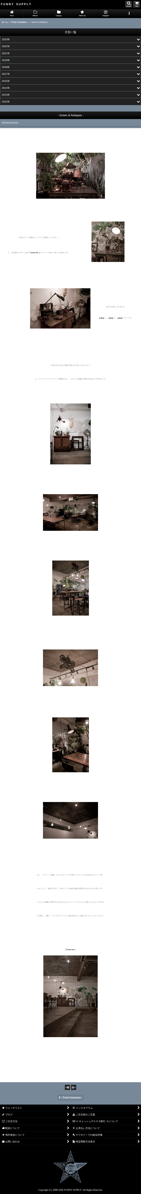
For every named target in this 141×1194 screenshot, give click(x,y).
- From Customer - (71, 1097)
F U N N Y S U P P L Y (16, 4)
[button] (128, 4)
